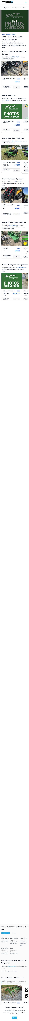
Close (14, 1017)
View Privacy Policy (14, 1013)
